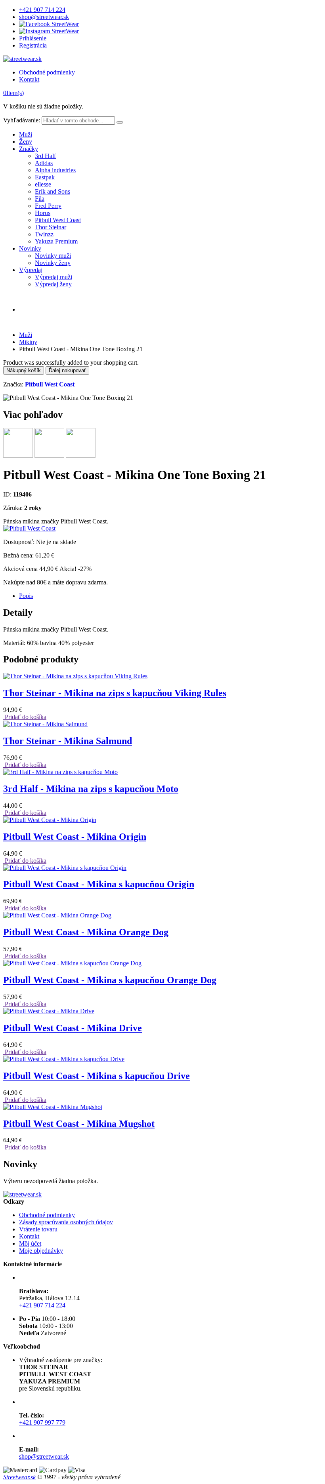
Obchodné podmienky (47, 72)
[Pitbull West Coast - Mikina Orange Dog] (57, 915)
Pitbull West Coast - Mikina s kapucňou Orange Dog (109, 980)
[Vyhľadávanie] (120, 122)
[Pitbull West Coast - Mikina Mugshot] (52, 1106)
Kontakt (29, 79)
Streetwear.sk (19, 1477)
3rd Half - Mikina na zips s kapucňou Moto (90, 789)
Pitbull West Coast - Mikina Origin (74, 836)
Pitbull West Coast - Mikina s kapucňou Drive (96, 1076)
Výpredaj (30, 269)
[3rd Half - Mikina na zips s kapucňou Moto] (60, 772)
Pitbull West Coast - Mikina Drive (72, 1028)
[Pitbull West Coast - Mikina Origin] (49, 819)
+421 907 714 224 (42, 9)
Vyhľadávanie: (21, 120)
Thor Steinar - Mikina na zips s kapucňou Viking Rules (114, 693)
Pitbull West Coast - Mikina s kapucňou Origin (98, 884)
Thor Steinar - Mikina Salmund (67, 741)
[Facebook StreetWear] (49, 24)
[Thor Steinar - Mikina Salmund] (45, 724)
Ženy (25, 141)
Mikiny (28, 342)
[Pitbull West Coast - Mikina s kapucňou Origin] (64, 867)
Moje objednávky (41, 1250)
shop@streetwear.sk (44, 16)
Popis (26, 595)
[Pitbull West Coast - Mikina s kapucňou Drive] (63, 1059)
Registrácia (33, 45)
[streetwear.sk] (22, 58)
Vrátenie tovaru (38, 1229)
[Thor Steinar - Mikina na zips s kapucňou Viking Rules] (75, 676)
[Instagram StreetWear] (49, 31)
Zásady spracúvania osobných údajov (66, 1222)
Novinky (30, 248)
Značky (28, 148)
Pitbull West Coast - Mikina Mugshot (79, 1124)
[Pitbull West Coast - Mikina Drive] (48, 1011)
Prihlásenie (32, 38)
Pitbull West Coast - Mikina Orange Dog (85, 932)
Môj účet (30, 1243)
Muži (25, 134)
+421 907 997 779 (42, 1422)
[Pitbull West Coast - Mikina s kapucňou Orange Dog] (72, 963)
